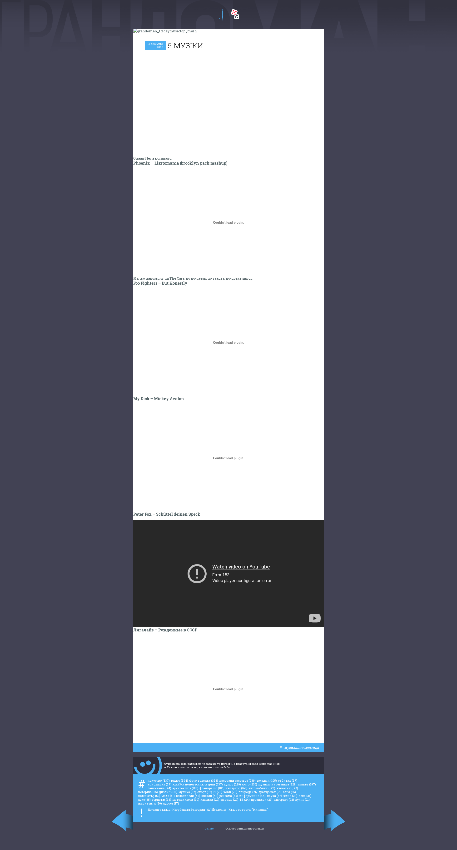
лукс (144, 799)
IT (217, 792)
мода (168, 796)
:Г (221, 14)
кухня (302, 799)
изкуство (159, 780)
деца (304, 796)
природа (248, 792)
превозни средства (237, 780)
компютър (149, 796)
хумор (232, 784)
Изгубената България (188, 809)
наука (274, 796)
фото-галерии (203, 780)
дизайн (168, 792)
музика (187, 792)
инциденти (150, 803)
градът (307, 784)
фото (249, 784)
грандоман (270, 792)
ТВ (244, 799)
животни (287, 788)
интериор (236, 788)
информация (252, 796)
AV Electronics (217, 809)
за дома (229, 799)
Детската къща (159, 809)
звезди (209, 796)
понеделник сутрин (204, 784)
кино (290, 796)
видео (179, 780)
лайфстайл (159, 788)
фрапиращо (211, 788)
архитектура (185, 788)
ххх (178, 784)
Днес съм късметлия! (235, 14)
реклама (228, 796)
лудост (171, 803)
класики (209, 799)
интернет (284, 799)
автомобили (261, 788)
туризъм (161, 799)
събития (287, 780)
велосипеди (188, 796)
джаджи (267, 780)
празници (262, 799)
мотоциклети (185, 799)
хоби (230, 792)
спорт (204, 792)
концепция (159, 784)
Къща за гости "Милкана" (248, 809)
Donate (209, 828)
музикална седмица (301, 747)
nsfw (289, 792)
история (148, 792)
